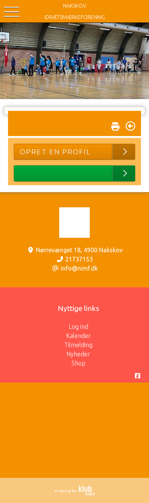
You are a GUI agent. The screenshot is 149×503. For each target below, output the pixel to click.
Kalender (78, 335)
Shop (78, 363)
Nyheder (78, 354)
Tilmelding (78, 344)
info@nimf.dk (79, 268)
